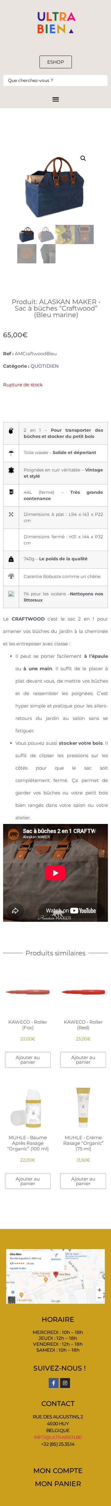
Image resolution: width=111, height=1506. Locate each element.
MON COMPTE (58, 1471)
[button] (83, 158)
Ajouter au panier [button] (28, 1059)
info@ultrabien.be (58, 1437)
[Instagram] (65, 1383)
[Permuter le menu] (55, 98)
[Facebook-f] (54, 1383)
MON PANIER (58, 1484)
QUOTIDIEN (45, 366)
